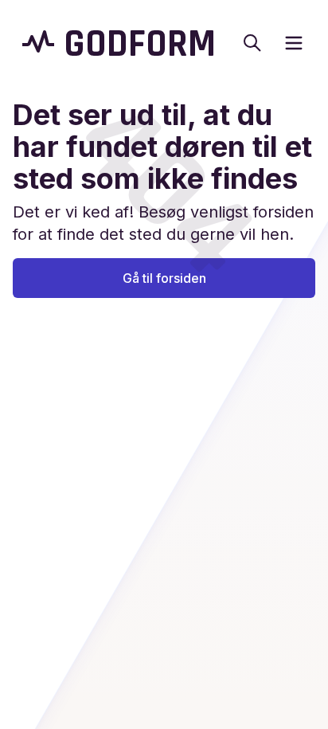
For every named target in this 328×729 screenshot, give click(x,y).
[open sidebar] (293, 43)
